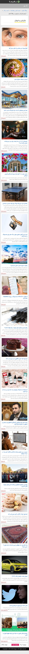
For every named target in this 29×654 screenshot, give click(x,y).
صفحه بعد (15, 645)
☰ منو (25, 6)
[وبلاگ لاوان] (14, 1)
